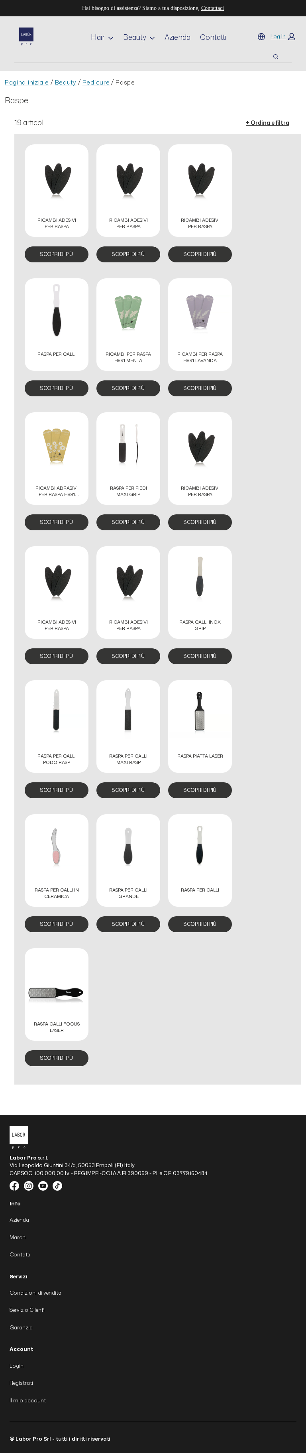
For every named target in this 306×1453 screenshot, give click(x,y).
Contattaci (212, 8)
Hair (98, 37)
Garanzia (21, 1327)
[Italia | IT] (261, 37)
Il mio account (28, 1400)
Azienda (177, 37)
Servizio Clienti (27, 1309)
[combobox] (133, 56)
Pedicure (96, 82)
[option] (56, 207)
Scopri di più (56, 254)
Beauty (134, 37)
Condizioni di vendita (35, 1292)
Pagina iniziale (27, 82)
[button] (282, 37)
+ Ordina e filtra (267, 122)
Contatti (213, 37)
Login (17, 1365)
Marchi (18, 1237)
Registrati (21, 1382)
